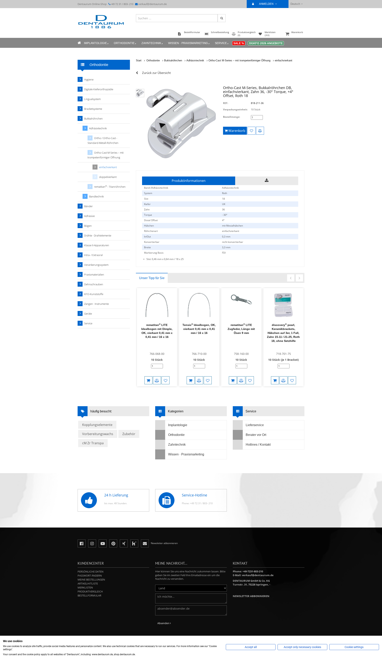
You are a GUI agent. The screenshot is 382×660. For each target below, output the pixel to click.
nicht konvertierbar (232, 242)
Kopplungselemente (97, 425)
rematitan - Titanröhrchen (110, 186)
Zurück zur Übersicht (156, 73)
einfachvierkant (283, 60)
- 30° (224, 215)
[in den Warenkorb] (148, 380)
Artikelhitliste (88, 583)
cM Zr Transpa (93, 443)
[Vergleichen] (260, 131)
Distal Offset (151, 220)
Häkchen (149, 225)
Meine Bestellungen (91, 579)
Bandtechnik (96, 196)
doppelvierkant (108, 177)
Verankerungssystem (96, 265)
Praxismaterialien (94, 274)
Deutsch (295, 3)
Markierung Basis (154, 252)
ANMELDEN (266, 3)
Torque (148, 215)
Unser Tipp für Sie (152, 278)
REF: (225, 103)
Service (221, 43)
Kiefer (147, 204)
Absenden (163, 623)
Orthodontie (124, 43)
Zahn (147, 209)
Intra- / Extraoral (93, 255)
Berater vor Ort (256, 434)
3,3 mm (226, 247)
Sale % (238, 43)
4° (223, 220)
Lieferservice (255, 425)
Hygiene (89, 79)
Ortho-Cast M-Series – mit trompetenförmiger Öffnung (239, 60)
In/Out (147, 236)
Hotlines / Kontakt (258, 444)
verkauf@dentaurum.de (152, 4)
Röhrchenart (151, 231)
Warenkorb (297, 32)
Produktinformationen (189, 180)
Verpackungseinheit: (235, 109)
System (148, 193)
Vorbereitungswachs (97, 434)
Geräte (88, 313)
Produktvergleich (90, 591)
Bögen (88, 226)
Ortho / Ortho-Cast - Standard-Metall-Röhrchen (103, 140)
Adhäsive (89, 216)
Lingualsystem (92, 99)
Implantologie (95, 43)
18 (223, 198)
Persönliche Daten (90, 571)
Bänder (88, 206)
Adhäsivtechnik (195, 60)
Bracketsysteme (93, 109)
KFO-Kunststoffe (93, 294)
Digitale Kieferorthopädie (98, 89)
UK (223, 204)
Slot (146, 198)
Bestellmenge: (231, 117)
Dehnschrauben (93, 284)
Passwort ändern (90, 575)
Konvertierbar (151, 242)
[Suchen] (222, 18)
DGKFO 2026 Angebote (266, 43)
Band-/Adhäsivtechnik (156, 187)
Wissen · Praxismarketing (188, 43)
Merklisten (85, 587)
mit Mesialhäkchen (232, 225)
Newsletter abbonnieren (251, 596)
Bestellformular (89, 595)
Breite (147, 247)
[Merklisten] (251, 131)
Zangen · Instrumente (96, 304)
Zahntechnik (151, 43)
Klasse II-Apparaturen (96, 245)
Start (138, 60)
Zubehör (128, 434)
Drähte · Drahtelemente (97, 235)
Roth (224, 193)
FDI (224, 252)
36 (223, 209)
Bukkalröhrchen (173, 60)
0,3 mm (226, 236)
